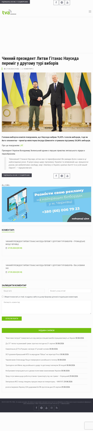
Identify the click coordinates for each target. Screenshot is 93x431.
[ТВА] (9, 12)
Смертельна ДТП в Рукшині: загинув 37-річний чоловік (27, 349)
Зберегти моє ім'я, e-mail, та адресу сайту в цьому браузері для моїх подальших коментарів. (41, 297)
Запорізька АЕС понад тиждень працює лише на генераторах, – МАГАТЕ (35, 382)
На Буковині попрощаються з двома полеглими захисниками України (33, 371)
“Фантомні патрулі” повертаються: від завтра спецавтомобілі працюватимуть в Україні (40, 338)
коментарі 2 (28, 69)
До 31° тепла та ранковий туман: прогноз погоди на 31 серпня (30, 343)
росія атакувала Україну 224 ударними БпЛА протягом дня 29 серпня (33, 387)
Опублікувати (11, 319)
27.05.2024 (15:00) (12, 69)
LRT (21, 145)
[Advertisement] (46, 35)
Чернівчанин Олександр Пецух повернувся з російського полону (31, 360)
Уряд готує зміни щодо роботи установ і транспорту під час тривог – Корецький (37, 376)
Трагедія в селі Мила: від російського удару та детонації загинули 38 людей (36, 365)
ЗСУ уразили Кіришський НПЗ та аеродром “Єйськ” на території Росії (33, 354)
